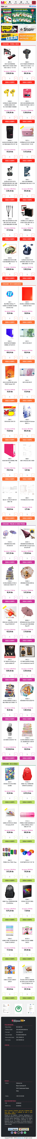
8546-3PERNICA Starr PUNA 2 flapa (9, 861)
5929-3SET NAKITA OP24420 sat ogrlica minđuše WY (10, 661)
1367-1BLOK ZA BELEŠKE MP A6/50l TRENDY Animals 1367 (10, 382)
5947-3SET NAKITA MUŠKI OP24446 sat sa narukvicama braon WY (27, 661)
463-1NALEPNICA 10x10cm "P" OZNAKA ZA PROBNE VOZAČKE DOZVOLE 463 (10, 304)
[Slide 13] (24, 21)
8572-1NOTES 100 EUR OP (27, 342)
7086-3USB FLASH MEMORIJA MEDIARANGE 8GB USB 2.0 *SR (27, 181)
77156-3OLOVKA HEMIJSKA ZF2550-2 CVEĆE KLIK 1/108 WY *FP (10, 583)
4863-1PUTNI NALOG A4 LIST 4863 (27, 499)
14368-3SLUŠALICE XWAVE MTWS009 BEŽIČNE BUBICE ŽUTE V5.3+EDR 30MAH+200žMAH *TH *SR (10, 103)
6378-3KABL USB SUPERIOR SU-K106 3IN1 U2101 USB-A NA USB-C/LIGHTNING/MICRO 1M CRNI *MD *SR (10, 221)
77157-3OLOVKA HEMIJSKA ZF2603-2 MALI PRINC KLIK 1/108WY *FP (10, 700)
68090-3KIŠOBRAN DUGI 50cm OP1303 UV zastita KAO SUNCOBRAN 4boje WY (27, 623)
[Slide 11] (21, 21)
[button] (34, 2)
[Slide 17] (30, 21)
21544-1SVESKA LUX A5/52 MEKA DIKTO (27, 901)
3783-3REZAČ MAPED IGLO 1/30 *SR (27, 861)
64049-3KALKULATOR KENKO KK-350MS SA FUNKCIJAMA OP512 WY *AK (9, 142)
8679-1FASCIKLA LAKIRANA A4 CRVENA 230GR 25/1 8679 (27, 303)
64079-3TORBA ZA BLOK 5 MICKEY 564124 (10, 979)
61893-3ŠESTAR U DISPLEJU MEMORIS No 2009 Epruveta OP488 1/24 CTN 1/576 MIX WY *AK (27, 980)
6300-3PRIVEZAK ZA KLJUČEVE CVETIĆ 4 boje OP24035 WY (10, 622)
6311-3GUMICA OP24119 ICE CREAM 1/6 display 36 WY (10, 823)
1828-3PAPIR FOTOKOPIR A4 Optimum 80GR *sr (27, 421)
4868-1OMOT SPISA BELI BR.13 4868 (27, 459)
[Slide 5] (12, 21)
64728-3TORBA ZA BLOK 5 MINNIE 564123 (27, 940)
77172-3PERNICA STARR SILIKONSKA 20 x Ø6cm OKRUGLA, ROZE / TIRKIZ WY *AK (27, 823)
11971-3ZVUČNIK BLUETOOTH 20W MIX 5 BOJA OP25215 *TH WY (27, 142)
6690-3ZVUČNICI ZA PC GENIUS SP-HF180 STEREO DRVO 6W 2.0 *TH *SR (27, 221)
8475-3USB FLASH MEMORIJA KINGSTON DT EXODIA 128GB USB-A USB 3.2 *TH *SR (10, 64)
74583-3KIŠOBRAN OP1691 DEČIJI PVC (27, 699)
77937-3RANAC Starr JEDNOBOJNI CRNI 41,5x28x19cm (10, 901)
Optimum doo (21, 1138)
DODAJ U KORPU (9, 82)
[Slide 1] (6, 21)
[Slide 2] (7, 21)
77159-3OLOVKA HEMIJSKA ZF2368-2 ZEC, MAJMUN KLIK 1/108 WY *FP (27, 740)
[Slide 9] (18, 21)
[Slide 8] (17, 21)
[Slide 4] (10, 21)
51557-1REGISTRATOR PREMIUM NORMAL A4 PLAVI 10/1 (9, 343)
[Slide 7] (15, 21)
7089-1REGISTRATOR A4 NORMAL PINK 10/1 (9, 460)
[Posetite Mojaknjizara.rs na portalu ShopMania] (13, 1129)
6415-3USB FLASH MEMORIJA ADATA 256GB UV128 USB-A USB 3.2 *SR (27, 103)
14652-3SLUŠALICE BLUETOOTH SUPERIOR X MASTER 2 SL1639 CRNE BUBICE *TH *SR (27, 260)
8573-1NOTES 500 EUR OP (27, 381)
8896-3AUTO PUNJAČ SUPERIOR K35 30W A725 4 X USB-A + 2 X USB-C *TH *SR (27, 64)
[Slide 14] (26, 21)
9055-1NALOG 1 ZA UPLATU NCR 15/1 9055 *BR (10, 499)
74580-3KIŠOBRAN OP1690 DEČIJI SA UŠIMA (27, 583)
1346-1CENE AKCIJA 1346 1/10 (9, 420)
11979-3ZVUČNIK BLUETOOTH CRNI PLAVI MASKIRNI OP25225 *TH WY (10, 260)
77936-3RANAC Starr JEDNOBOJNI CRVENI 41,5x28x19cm (27, 783)
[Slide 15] (27, 21)
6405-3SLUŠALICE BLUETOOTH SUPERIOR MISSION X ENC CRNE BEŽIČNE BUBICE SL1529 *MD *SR (9, 182)
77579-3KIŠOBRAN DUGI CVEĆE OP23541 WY (9, 543)
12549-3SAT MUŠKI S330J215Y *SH (9, 739)
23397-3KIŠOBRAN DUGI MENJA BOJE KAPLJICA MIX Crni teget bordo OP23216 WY (27, 544)
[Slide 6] (13, 21)
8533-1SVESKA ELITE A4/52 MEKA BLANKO (10, 783)
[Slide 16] (29, 21)
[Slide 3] (9, 21)
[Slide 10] (19, 21)
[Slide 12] (23, 21)
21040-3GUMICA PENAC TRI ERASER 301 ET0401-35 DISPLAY (9, 940)
